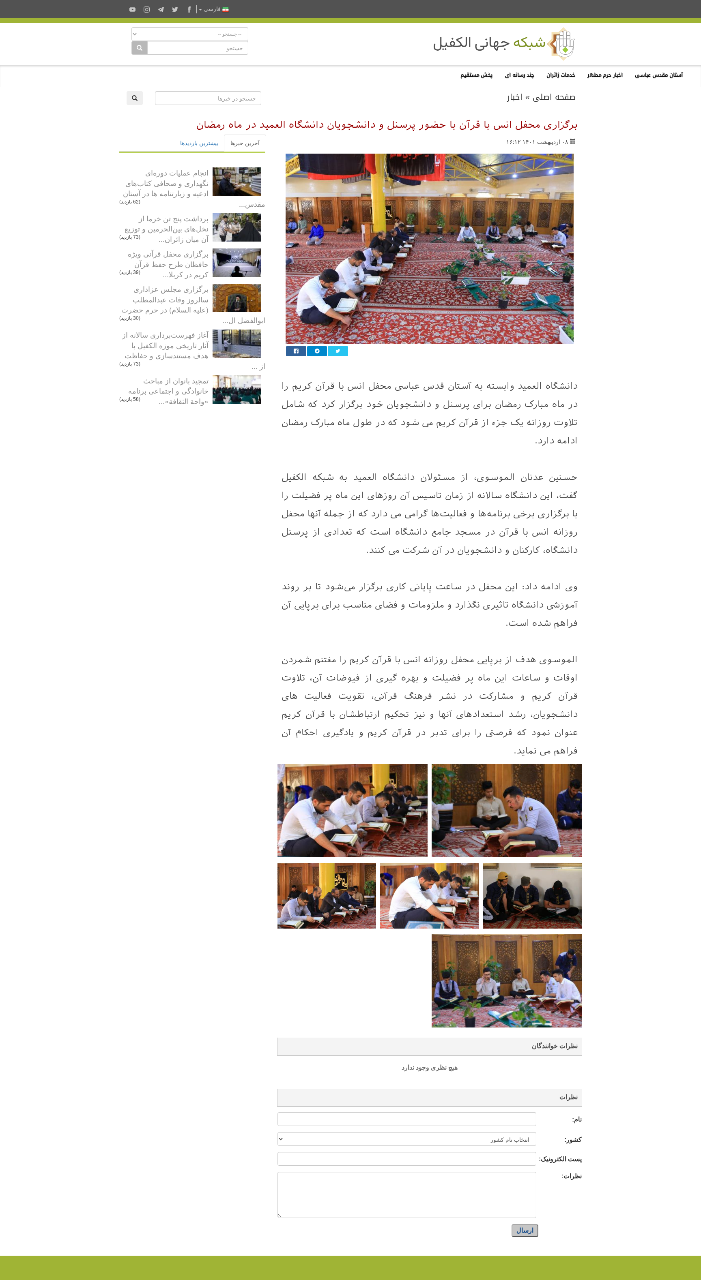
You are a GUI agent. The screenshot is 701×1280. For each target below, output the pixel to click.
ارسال (524, 1230)
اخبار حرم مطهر (605, 75)
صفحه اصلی (554, 97)
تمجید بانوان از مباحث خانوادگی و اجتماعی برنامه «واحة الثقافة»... (168, 390)
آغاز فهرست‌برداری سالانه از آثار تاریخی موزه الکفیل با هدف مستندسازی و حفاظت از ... (193, 350)
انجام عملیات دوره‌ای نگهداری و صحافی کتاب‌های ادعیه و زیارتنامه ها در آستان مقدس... (194, 188)
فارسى (212, 9)
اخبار (515, 97)
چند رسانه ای (519, 75)
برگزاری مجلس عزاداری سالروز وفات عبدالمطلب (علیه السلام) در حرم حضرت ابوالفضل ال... (193, 304)
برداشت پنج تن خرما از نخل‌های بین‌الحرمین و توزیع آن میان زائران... (167, 228)
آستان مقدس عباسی (659, 75)
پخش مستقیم (476, 75)
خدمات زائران (560, 75)
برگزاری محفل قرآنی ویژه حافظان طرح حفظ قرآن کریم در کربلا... (168, 263)
